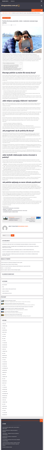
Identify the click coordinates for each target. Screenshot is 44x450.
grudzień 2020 (4, 389)
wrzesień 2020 (4, 395)
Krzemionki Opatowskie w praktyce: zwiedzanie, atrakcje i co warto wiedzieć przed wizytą (18, 249)
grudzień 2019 (4, 414)
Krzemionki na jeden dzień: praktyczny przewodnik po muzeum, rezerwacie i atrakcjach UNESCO (19, 244)
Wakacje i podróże (6, 17)
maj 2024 (3, 338)
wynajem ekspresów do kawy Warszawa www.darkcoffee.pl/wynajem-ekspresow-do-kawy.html (17, 306)
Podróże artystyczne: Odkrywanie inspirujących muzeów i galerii (11, 262)
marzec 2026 (4, 332)
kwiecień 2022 (4, 355)
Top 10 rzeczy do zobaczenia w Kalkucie (11, 311)
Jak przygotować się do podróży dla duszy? (10, 67)
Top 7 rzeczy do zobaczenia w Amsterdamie (11, 208)
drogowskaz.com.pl (23, 226)
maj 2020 (3, 404)
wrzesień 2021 (4, 370)
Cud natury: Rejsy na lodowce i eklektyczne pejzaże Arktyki (14, 308)
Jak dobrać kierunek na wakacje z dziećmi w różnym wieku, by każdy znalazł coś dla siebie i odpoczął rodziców (11, 444)
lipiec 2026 (4, 323)
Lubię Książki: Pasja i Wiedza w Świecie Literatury (9, 264)
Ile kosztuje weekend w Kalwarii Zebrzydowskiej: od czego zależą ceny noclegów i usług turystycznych (20, 251)
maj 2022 (3, 353)
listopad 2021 (4, 366)
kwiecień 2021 (4, 380)
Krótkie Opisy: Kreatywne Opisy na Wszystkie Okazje (13, 314)
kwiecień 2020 (4, 406)
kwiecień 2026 (4, 330)
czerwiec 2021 (4, 376)
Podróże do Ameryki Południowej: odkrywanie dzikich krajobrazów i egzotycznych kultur (15, 266)
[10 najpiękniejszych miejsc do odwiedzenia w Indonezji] (5, 218)
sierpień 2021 (4, 372)
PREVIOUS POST (11, 217)
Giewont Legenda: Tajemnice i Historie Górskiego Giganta (10, 269)
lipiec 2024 (4, 336)
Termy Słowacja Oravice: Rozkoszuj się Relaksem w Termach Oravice (30, 220)
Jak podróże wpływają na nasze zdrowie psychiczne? (12, 69)
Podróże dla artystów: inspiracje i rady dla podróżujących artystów (21, 1)
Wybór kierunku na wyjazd (7, 293)
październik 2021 (5, 368)
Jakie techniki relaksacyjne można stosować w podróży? (13, 68)
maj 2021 (3, 378)
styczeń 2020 (4, 412)
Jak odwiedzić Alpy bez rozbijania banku (10, 211)
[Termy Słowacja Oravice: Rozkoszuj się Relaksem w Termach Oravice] (38, 218)
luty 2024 (4, 340)
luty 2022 (4, 359)
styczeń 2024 (4, 342)
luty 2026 (4, 334)
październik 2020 (5, 393)
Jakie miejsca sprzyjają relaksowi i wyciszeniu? (11, 66)
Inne (3, 286)
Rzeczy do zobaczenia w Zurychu (10, 300)
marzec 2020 (4, 408)
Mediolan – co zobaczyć (7, 209)
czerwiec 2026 (4, 325)
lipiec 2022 (4, 349)
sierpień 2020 (4, 397)
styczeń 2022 (4, 361)
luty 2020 (4, 410)
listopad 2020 (4, 391)
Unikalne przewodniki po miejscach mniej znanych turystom (14, 303)
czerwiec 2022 (4, 351)
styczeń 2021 (4, 387)
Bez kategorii (4, 284)
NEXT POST (33, 217)
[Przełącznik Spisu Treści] (20, 63)
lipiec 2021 (4, 374)
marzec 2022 (4, 357)
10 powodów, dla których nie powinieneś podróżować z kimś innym (15, 210)
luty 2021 (4, 385)
